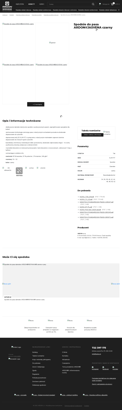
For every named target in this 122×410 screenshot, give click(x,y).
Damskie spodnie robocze (51, 15)
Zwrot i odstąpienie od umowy (102, 384)
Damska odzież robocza (23, 15)
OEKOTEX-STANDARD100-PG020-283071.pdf (96, 217)
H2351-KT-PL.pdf (86, 207)
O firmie (64, 352)
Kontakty (65, 356)
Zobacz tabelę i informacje (92, 135)
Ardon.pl (4, 15)
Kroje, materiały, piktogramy (41, 360)
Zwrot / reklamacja (38, 367)
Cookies (86, 406)
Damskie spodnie (37, 15)
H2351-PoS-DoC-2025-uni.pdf (90, 210)
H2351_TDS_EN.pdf (87, 197)
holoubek (17, 356)
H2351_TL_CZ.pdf (86, 199)
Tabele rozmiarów (38, 356)
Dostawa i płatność (38, 381)
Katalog (35, 352)
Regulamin (35, 374)
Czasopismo (66, 363)
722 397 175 (99, 347)
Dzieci (41, 4)
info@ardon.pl (96, 354)
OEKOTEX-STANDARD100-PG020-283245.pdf (96, 212)
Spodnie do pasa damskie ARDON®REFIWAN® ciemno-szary (24, 300)
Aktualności (66, 360)
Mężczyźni (20, 4)
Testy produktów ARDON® (71, 367)
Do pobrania (36, 363)
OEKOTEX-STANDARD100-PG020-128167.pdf (96, 202)
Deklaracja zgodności (39, 385)
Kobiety (31, 4)
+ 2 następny (37, 104)
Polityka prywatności (39, 378)
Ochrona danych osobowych (73, 406)
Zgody (34, 370)
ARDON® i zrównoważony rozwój (71, 372)
